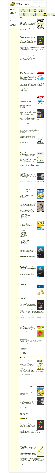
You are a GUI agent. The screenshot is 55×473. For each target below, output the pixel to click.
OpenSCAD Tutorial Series (13, 26)
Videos (11, 20)
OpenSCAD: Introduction (13, 21)
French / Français (12, 17)
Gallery (40, 6)
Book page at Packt (31, 131)
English (11, 16)
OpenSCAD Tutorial (12, 10)
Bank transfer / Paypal (28, 171)
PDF (26, 149)
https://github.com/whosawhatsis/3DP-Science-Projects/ (27, 274)
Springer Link (26, 263)
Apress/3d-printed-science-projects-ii (30, 262)
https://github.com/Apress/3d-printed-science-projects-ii (27, 256)
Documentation (33, 6)
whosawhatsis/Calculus (28, 105)
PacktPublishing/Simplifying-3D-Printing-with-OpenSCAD (32, 129)
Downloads (28, 6)
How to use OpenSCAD (13, 24)
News (25, 6)
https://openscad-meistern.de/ (27, 381)
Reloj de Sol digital (33, 454)
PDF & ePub (27, 92)
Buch (27, 393)
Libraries (37, 6)
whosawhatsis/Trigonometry (29, 91)
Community (43, 6)
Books (11, 14)
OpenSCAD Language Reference (14, 12)
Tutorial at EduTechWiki (13, 27)
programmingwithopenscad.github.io (28, 34)
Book (28, 196)
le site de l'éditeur (26, 352)
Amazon (24, 93)
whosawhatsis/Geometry (28, 148)
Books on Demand (25, 187)
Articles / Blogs (41, 11)
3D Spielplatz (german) (13, 25)
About (22, 6)
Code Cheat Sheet (12, 13)
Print (24, 92)
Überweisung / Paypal (30, 382)
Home (20, 6)
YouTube (31, 195)
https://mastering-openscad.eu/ (27, 170)
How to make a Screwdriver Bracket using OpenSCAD (32, 130)
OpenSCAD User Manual (13, 11)
